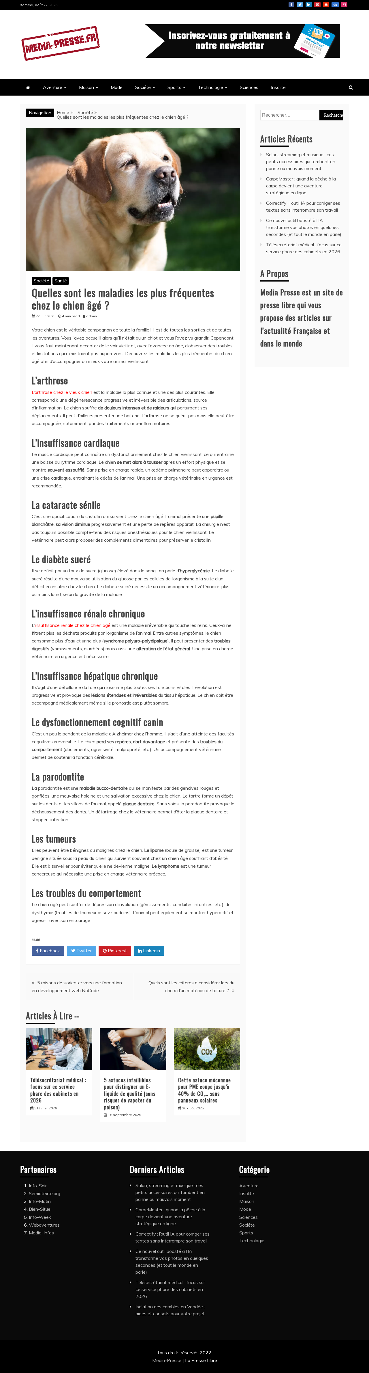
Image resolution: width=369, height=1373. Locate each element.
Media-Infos (41, 1233)
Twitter (300, 4)
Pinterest (317, 4)
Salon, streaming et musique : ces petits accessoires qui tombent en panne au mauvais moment (300, 161)
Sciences (249, 87)
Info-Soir (38, 1185)
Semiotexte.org (44, 1193)
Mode (117, 87)
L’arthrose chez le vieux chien (62, 392)
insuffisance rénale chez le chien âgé (72, 625)
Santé (60, 281)
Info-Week (40, 1217)
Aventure (52, 87)
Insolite (278, 87)
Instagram (344, 4)
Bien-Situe (39, 1209)
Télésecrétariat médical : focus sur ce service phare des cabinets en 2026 (58, 1090)
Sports (174, 87)
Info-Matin (40, 1201)
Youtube (326, 4)
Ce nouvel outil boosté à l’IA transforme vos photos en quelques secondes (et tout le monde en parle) (303, 227)
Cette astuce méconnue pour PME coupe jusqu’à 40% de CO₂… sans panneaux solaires (204, 1090)
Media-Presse (167, 1360)
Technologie (210, 87)
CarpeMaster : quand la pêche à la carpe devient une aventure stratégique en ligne (301, 185)
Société (143, 87)
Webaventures (44, 1225)
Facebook (291, 4)
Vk (335, 4)
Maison (86, 87)
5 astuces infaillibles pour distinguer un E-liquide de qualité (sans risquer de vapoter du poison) (129, 1093)
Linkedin (309, 4)
